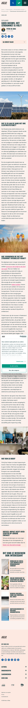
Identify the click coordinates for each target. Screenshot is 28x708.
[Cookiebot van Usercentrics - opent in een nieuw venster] (20, 337)
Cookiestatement (4, 696)
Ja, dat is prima (14, 366)
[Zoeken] (13, 3)
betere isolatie (15, 284)
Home (2, 9)
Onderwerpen (9, 9)
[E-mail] (12, 36)
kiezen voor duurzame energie (12, 545)
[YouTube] (15, 660)
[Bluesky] (6, 36)
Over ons (4, 678)
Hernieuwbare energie (19, 9)
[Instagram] (9, 660)
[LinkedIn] (2, 36)
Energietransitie (5, 11)
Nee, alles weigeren (14, 370)
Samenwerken (6, 674)
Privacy (2, 694)
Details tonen (19, 361)
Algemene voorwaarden (6, 692)
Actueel (4, 667)
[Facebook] (9, 36)
